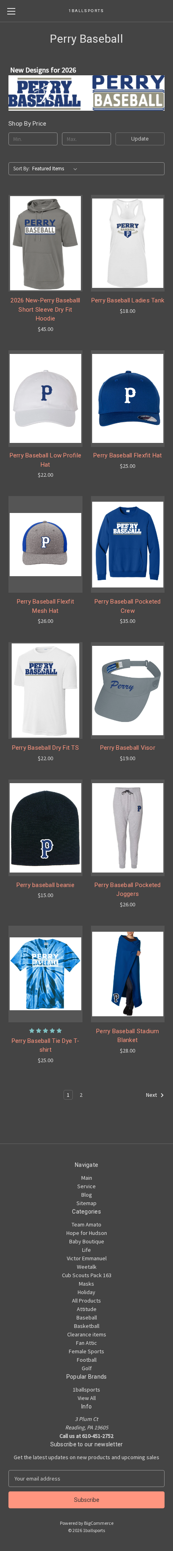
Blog (86, 1194)
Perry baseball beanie (45, 885)
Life (86, 1249)
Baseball (86, 1317)
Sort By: (21, 168)
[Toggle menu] (11, 11)
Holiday (86, 1292)
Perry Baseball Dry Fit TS (45, 747)
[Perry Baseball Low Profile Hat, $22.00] (45, 399)
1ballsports (86, 1389)
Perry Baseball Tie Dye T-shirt (45, 1045)
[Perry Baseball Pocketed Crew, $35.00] (128, 544)
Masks (86, 1283)
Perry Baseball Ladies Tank (128, 300)
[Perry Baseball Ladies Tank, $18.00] (128, 243)
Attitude (87, 1309)
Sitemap (86, 1203)
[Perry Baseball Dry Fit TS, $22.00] (45, 690)
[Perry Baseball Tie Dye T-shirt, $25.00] (45, 974)
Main (86, 1177)
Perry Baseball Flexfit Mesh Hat (45, 606)
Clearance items (86, 1334)
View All (87, 1398)
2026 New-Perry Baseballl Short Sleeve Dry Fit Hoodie (45, 309)
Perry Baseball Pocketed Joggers (128, 889)
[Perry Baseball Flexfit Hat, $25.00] (128, 399)
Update (139, 139)
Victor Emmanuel (87, 1258)
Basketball (86, 1326)
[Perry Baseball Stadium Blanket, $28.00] (128, 974)
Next (152, 1094)
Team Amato (86, 1224)
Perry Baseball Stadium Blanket (127, 1036)
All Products (86, 1300)
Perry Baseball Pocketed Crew (128, 606)
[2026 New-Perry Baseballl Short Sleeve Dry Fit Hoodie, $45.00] (45, 243)
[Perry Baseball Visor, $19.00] (128, 690)
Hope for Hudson (86, 1233)
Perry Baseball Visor (127, 747)
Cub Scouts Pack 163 (86, 1275)
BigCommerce (98, 1523)
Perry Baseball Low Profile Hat (46, 460)
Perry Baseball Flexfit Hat (127, 455)
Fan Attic (86, 1342)
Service (86, 1186)
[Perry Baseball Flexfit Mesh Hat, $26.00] (45, 544)
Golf (87, 1368)
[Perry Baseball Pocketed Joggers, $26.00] (128, 828)
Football (87, 1359)
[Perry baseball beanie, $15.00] (45, 828)
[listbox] (56, 169)
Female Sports (86, 1351)
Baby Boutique (86, 1241)
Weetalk (87, 1266)
